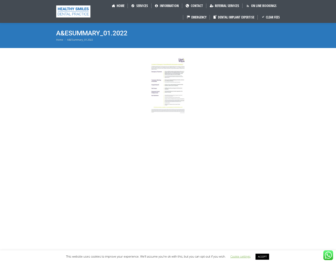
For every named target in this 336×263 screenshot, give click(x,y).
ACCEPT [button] (262, 256)
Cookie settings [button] (240, 256)
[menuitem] (117, 6)
